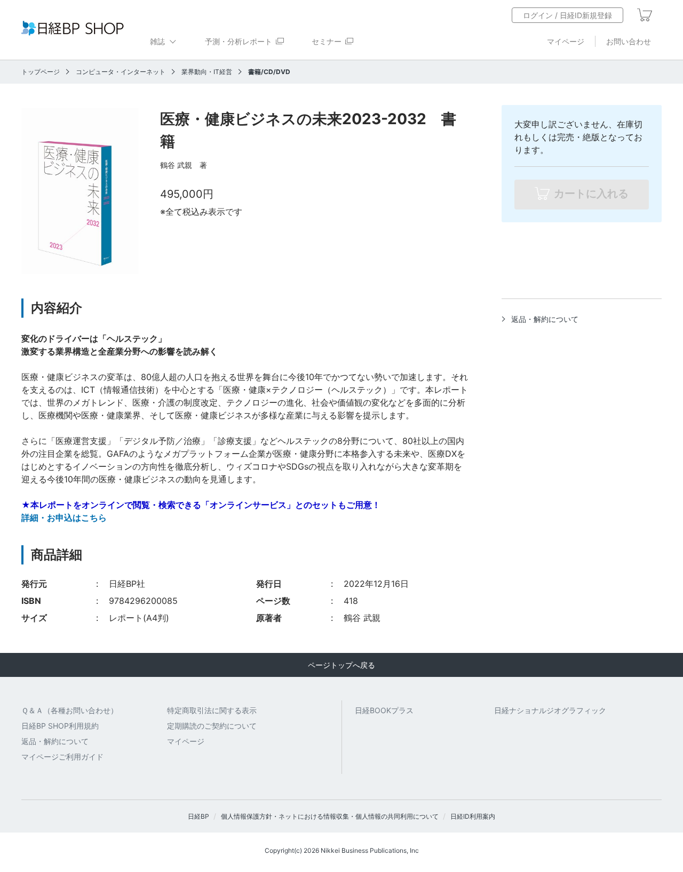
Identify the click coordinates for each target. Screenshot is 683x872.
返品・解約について (544, 319)
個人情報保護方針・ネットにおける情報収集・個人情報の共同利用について (330, 816)
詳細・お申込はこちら (64, 517)
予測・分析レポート (238, 41)
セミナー (327, 41)
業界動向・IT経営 (206, 72)
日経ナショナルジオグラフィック (550, 710)
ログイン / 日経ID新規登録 (567, 15)
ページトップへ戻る (341, 664)
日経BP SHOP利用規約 (60, 725)
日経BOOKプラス (384, 710)
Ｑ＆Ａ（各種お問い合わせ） (69, 710)
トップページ (40, 72)
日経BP (198, 816)
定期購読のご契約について (212, 725)
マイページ (565, 41)
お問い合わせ (628, 41)
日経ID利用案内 (472, 816)
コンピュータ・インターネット (120, 72)
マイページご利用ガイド (62, 756)
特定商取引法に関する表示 (212, 710)
